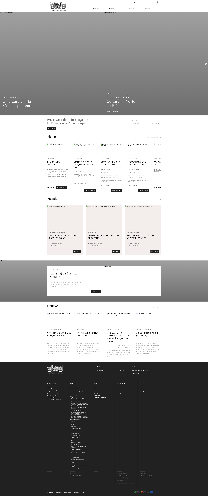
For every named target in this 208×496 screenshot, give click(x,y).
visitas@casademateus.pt (140, 370)
